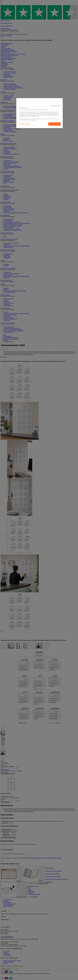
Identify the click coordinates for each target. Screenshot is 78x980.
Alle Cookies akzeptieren (54, 123)
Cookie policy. (33, 119)
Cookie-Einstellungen (24, 123)
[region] (39, 113)
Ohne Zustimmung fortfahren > (55, 105)
